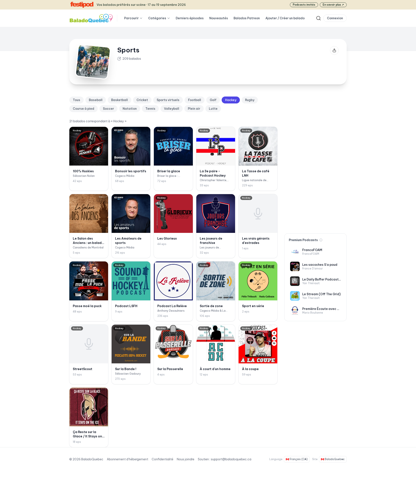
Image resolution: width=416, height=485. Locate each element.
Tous (76, 100)
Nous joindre (185, 459)
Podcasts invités (304, 4)
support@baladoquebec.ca (231, 459)
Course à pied (83, 109)
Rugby (249, 100)
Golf (213, 100)
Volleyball (171, 109)
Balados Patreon (247, 18)
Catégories (157, 18)
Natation (130, 109)
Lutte (213, 109)
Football (194, 100)
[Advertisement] (315, 161)
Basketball (119, 100)
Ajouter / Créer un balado (285, 18)
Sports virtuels (168, 100)
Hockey (230, 100)
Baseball (95, 100)
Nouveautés (218, 18)
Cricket (142, 100)
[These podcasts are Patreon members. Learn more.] (321, 240)
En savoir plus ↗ (333, 4)
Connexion (335, 18)
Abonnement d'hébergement (127, 459)
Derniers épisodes (190, 18)
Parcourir (131, 18)
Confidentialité (162, 459)
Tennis (150, 109)
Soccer (108, 109)
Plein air (194, 109)
